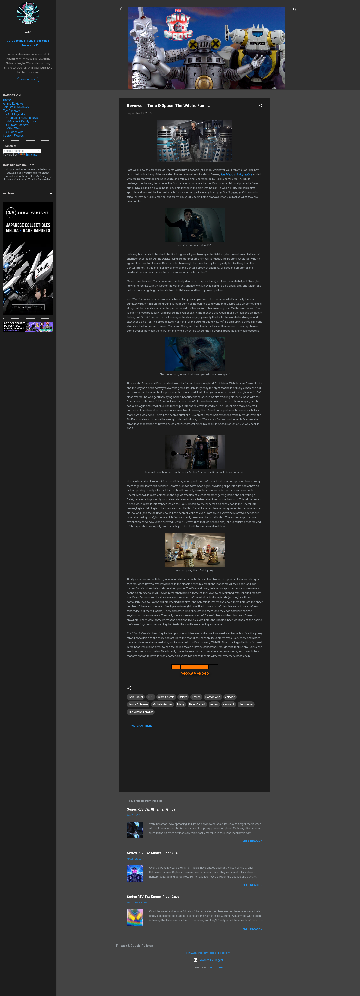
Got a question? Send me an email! (28, 40)
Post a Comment (141, 725)
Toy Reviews (11, 110)
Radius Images (216, 967)
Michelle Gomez (162, 704)
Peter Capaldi (197, 704)
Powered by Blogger (210, 960)
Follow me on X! (28, 45)
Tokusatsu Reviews (16, 107)
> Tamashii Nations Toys (22, 118)
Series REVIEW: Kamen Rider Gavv (153, 897)
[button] (260, 106)
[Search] (295, 10)
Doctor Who (213, 697)
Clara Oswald (166, 697)
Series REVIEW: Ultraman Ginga (151, 809)
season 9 (229, 704)
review (214, 704)
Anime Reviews (13, 103)
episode (230, 697)
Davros (196, 697)
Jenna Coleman (138, 704)
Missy (180, 704)
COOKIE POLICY (220, 953)
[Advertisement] (285, 154)
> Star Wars (13, 128)
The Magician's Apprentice (236, 174)
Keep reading (253, 841)
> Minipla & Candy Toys (21, 121)
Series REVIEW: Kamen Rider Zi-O (152, 853)
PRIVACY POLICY (197, 953)
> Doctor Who (15, 132)
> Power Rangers (17, 125)
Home (7, 100)
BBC (150, 697)
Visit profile (28, 79)
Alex (28, 31)
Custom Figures (13, 135)
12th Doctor (135, 697)
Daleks (183, 697)
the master (246, 704)
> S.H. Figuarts (15, 114)
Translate (31, 154)
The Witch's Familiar (140, 712)
